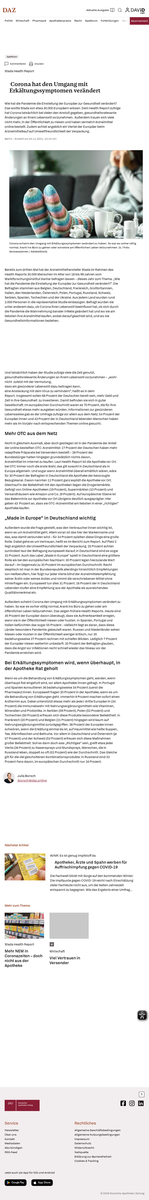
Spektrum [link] (12, 56)
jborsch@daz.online (32, 780)
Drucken (39, 63)
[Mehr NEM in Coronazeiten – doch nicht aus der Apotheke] (24, 926)
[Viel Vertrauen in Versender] (69, 926)
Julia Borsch (26, 776)
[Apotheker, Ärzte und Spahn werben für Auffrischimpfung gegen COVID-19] (25, 872)
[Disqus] (74, 1028)
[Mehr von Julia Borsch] (9, 778)
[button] (9, 10)
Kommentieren (18, 63)
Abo (139, 21)
